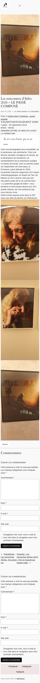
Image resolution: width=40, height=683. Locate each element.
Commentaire (7, 478)
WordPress (21, 678)
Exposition (35, 111)
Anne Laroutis (22, 111)
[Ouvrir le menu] (19, 5)
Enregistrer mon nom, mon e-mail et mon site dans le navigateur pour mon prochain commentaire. (20, 537)
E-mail (4, 513)
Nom (4, 503)
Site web (5, 524)
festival (5, 444)
